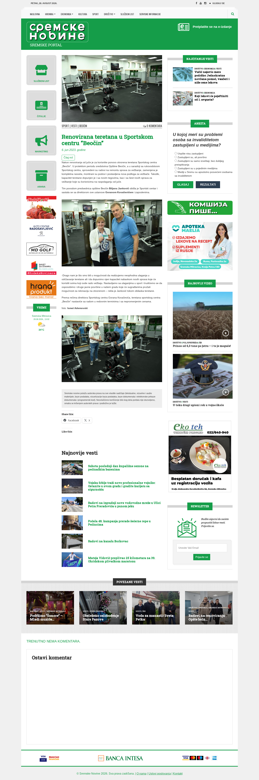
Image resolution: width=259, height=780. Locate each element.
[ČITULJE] (41, 105)
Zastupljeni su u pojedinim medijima (197, 168)
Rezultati (208, 184)
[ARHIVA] (41, 175)
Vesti (74, 126)
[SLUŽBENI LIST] (41, 69)
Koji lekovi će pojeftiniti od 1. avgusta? (211, 97)
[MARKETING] (41, 140)
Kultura (82, 14)
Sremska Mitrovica (56, 611)
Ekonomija (66, 14)
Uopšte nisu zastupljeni (190, 153)
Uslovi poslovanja (160, 773)
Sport (95, 14)
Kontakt (178, 773)
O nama (141, 773)
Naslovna (35, 14)
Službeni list (127, 14)
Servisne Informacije (150, 14)
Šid (200, 343)
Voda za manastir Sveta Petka (155, 617)
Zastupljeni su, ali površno (192, 157)
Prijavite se (201, 557)
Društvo (108, 14)
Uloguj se (218, 3)
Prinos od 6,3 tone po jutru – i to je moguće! (202, 346)
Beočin (83, 126)
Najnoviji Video (200, 283)
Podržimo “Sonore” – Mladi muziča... (46, 617)
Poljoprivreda (190, 343)
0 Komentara (154, 126)
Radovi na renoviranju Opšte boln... (207, 617)
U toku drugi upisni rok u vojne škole (198, 405)
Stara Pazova (96, 611)
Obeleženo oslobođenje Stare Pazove (101, 617)
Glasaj (183, 184)
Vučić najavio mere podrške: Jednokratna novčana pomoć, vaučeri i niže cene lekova (212, 77)
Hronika (49, 14)
